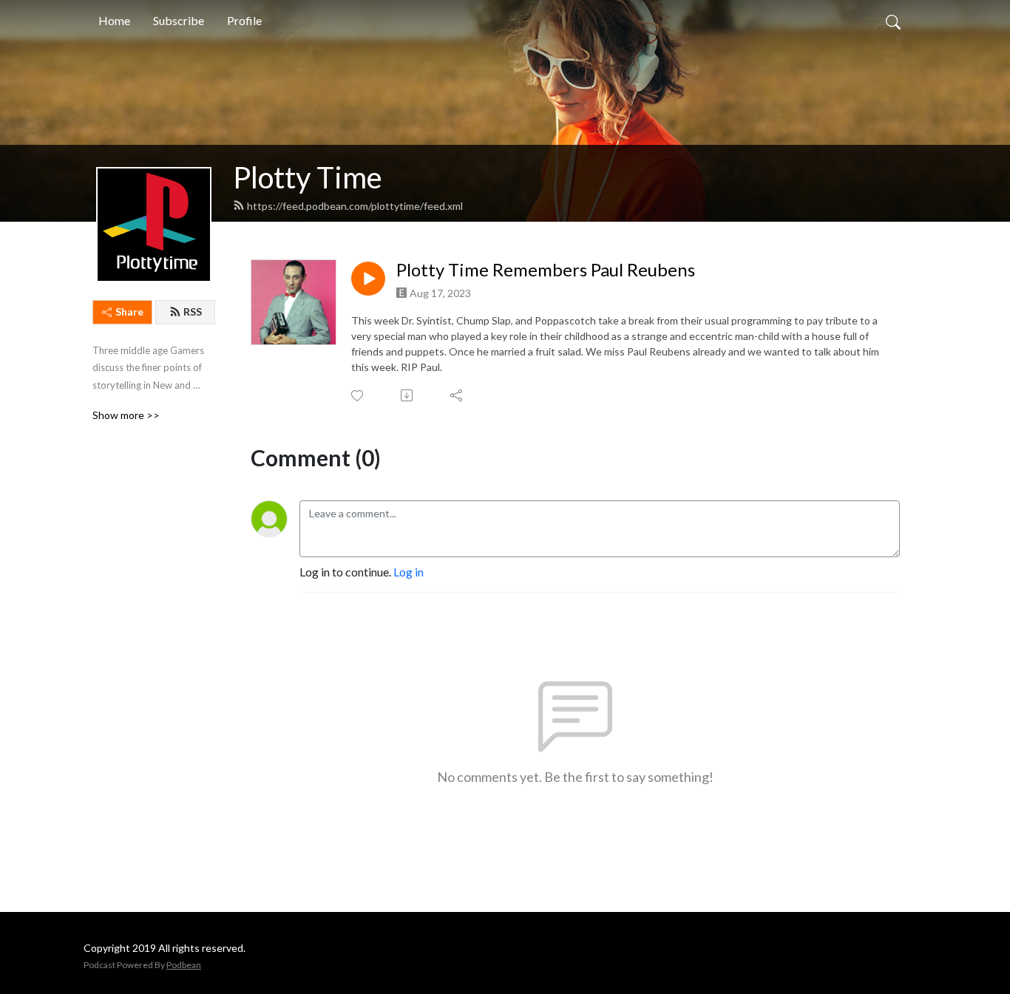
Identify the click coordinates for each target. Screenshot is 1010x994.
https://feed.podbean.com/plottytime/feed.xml (355, 206)
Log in (408, 572)
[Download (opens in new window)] (407, 395)
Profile (244, 20)
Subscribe (178, 20)
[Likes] (358, 396)
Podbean (183, 964)
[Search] (893, 20)
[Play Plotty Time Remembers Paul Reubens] (368, 279)
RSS (192, 311)
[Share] (457, 395)
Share (129, 311)
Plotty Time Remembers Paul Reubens (545, 269)
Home (114, 20)
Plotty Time (307, 177)
